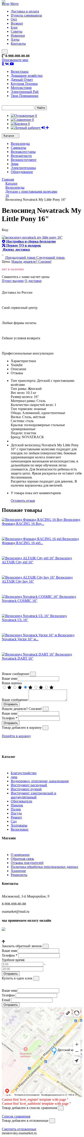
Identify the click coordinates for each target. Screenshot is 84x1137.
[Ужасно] (52, 687)
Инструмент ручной (26, 789)
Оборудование (22, 172)
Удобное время (13, 960)
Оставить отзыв (23, 500)
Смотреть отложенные (19, 1129)
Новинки (18, 35)
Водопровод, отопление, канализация (40, 781)
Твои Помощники (24, 96)
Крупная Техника (24, 83)
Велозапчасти (21, 156)
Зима (14, 164)
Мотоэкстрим (21, 88)
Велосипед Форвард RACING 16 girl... (40, 541)
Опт (14, 19)
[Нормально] (30, 687)
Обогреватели (21, 801)
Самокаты (18, 148)
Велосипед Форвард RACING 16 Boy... (41, 522)
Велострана (19, 71)
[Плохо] (41, 687)
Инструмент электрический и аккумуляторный (33, 795)
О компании (20, 855)
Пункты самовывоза (26, 15)
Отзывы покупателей (27, 863)
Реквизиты (19, 875)
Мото (14, 4)
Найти (41, 107)
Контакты (18, 43)
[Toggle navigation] (5, 51)
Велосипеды (20, 143)
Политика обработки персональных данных (44, 867)
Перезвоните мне (15, 60)
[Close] (33, 674)
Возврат (17, 23)
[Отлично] (9, 687)
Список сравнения (16, 1116)
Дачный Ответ (22, 79)
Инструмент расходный (29, 785)
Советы (16, 31)
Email (6, 1000)
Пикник (17, 805)
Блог (14, 27)
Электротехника (23, 168)
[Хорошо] (20, 687)
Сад (14, 821)
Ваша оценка (12, 683)
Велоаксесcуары (23, 152)
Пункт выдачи (13, 281)
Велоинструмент (24, 160)
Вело (5, 4)
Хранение (18, 871)
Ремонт (16, 817)
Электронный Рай (25, 92)
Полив (16, 809)
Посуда (16, 813)
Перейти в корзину (16, 736)
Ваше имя (9, 678)
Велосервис (20, 829)
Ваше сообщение (15, 700)
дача (14, 777)
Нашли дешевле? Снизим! (31, 261)
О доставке (33, 281)
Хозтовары (19, 825)
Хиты (15, 39)
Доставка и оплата (25, 11)
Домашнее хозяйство (27, 75)
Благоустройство (24, 773)
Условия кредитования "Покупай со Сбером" (36, 938)
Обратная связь (22, 859)
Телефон (9, 718)
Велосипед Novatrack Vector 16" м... (38, 637)
